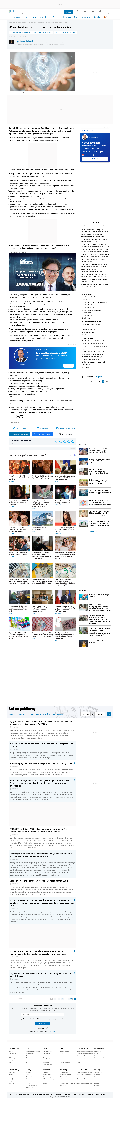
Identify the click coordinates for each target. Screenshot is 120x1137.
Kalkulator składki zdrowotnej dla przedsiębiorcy (92, 298)
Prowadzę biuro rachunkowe (85, 1053)
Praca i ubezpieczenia (66, 1055)
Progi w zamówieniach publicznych (93, 351)
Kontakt (81, 1094)
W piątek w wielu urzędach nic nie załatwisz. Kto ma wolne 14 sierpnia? (95, 285)
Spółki (61, 1053)
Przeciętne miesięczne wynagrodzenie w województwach (94, 347)
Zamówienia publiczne (89, 329)
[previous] (51, 999)
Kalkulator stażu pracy (66, 1081)
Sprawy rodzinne (47, 1051)
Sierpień (98, 376)
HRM (27, 1062)
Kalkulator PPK (86, 313)
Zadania (38, 714)
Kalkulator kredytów (88, 307)
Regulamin (58, 1094)
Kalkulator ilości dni (88, 315)
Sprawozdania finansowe (84, 1060)
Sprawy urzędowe (48, 1058)
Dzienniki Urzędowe (48, 1076)
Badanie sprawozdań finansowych (92, 354)
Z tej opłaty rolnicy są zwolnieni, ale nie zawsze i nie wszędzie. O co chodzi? (93, 235)
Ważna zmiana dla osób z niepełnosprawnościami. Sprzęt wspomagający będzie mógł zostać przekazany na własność (92, 270)
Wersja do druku (21, 428)
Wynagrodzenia (30, 1053)
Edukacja (97, 17)
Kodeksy (45, 1083)
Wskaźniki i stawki (83, 1070)
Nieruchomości (85, 17)
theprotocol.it (97, 1083)
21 (99, 381)
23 (107, 381)
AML (78, 1062)
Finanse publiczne (87, 327)
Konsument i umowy (48, 1055)
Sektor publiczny (44, 17)
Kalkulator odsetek (65, 1079)
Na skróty (97, 1070)
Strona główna (13, 22)
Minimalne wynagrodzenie (84, 1074)
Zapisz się (68, 365)
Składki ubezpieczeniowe (84, 1076)
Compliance (40, 22)
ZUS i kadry (12, 1058)
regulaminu (43, 1019)
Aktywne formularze (93, 321)
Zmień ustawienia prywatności (42, 1094)
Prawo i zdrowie (47, 1064)
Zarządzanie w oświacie (32, 1081)
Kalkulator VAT (64, 1076)
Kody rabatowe (98, 1076)
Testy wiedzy (29, 1087)
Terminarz (88, 376)
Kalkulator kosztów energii (90, 305)
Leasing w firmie (64, 1060)
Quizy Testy (85, 367)
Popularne (86, 225)
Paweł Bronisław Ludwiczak (24, 41)
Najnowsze (96, 225)
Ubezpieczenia (30, 1055)
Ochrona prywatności (22, 1094)
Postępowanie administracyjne (91, 324)
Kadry (26, 17)
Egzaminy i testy (30, 1079)
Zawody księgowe (14, 1060)
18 (87, 381)
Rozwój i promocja (49, 714)
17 (83, 381)
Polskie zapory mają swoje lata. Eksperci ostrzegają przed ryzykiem (94, 240)
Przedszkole (29, 1072)
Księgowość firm (14, 1048)
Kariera (67, 1094)
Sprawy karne (47, 1053)
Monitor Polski (47, 1074)
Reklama (90, 1094)
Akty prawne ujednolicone (50, 1081)
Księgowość (17, 17)
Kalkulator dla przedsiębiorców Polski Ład (95, 302)
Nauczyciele (29, 1076)
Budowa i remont (99, 1058)
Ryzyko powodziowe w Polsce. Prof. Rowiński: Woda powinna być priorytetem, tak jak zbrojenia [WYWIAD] (94, 230)
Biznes (34, 17)
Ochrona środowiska (88, 332)
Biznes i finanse (64, 1051)
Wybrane (104, 225)
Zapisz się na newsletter (67, 428)
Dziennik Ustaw (47, 1072)
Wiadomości (12, 714)
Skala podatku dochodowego (85, 1083)
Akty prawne (47, 1070)
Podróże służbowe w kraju (84, 1072)
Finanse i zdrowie (65, 1062)
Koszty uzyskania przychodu (90, 359)
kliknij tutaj (52, 1031)
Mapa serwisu (100, 1094)
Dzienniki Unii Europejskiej (50, 1079)
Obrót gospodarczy (14, 1055)
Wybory (84, 335)
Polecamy (83, 590)
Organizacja (32, 22)
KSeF (105, 17)
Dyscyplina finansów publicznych (92, 357)
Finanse (31, 714)
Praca (44, 1060)
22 (103, 381)
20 (95, 381)
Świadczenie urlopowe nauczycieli (92, 343)
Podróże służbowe (82, 1079)
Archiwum (97, 1074)
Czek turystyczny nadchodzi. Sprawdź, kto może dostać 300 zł (94, 260)
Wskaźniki (88, 338)
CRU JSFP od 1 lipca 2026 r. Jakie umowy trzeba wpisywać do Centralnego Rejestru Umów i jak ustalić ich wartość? (94, 250)
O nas (10, 1094)
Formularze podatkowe (100, 1081)
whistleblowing (14, 422)
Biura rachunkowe (82, 1048)
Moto (75, 17)
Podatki (11, 1051)
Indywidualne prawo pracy (33, 1051)
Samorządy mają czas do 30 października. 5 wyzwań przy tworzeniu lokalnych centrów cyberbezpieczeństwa (95, 255)
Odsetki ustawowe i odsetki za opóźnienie (95, 341)
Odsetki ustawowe (82, 1081)
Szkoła (27, 1074)
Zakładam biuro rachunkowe (85, 1051)
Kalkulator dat (86, 318)
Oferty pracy (97, 1085)
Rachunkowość (13, 1053)
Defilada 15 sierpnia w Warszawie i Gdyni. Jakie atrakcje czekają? (94, 280)
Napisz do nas (44, 428)
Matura (28, 1083)
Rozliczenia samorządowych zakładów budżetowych (94, 363)
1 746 (70, 998)
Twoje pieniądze (66, 17)
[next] (75, 999)
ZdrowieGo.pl (98, 1072)
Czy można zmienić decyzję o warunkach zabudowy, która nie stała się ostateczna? (94, 275)
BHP (27, 1060)
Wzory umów (97, 1079)
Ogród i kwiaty (98, 1060)
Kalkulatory (88, 294)
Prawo (55, 17)
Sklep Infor (46, 1062)
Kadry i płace (12, 1081)
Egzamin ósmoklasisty (32, 1085)
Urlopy (27, 1058)
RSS (74, 1094)
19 (91, 381)
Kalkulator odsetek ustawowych (91, 310)
